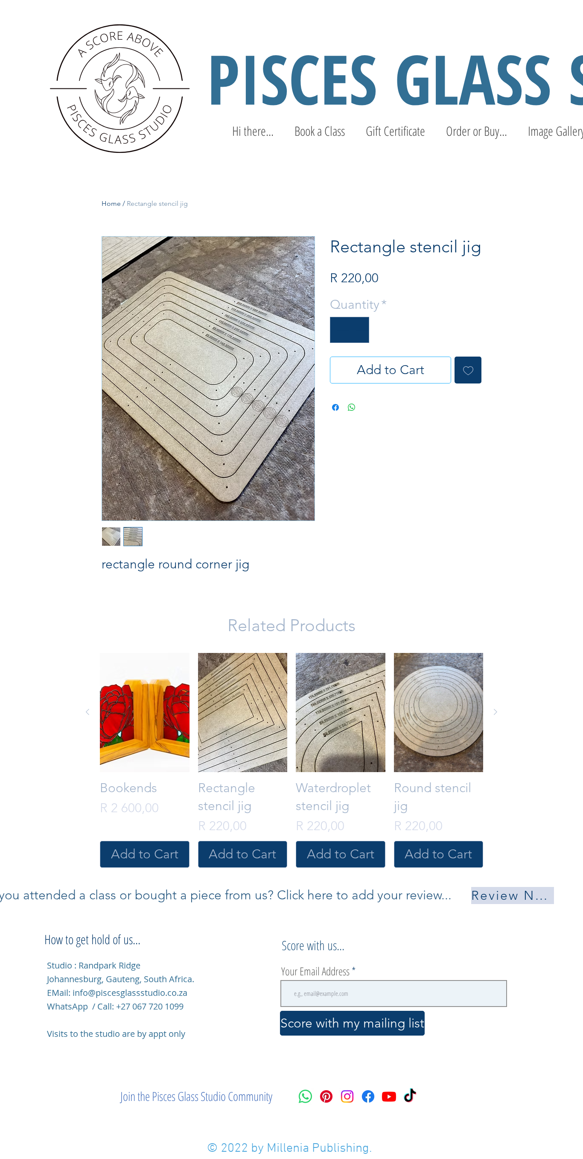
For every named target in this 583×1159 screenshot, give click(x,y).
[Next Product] (495, 712)
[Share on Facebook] (335, 407)
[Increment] (362, 329)
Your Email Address (315, 971)
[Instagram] (347, 1096)
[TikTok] (410, 1096)
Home (111, 203)
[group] (291, 760)
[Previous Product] (87, 712)
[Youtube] (389, 1096)
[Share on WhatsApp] (352, 407)
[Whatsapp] (305, 1096)
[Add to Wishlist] (468, 370)
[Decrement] (341, 329)
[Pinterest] (326, 1096)
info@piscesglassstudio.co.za (130, 992)
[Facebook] (368, 1096)
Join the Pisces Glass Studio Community (196, 1096)
